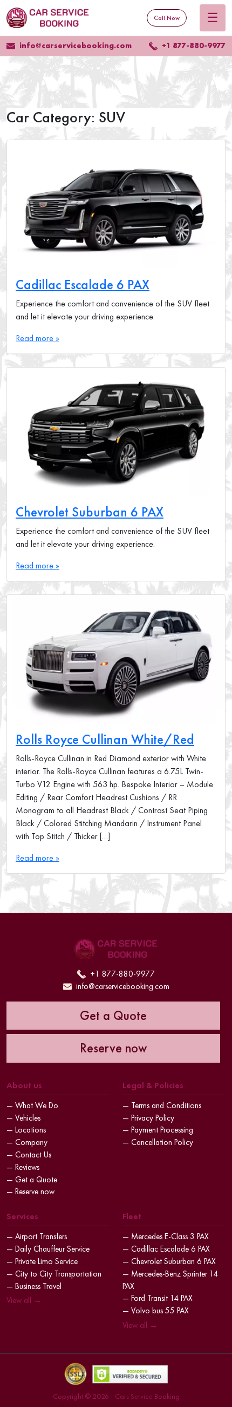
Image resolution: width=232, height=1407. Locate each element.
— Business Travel (34, 1286)
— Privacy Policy (148, 1117)
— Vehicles (23, 1117)
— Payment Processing (157, 1129)
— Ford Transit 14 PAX (157, 1298)
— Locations (26, 1129)
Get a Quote (113, 1015)
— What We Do (32, 1105)
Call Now (167, 18)
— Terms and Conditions (161, 1105)
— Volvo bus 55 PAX (155, 1310)
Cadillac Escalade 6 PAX (82, 284)
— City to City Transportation (53, 1273)
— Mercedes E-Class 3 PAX (165, 1236)
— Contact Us (28, 1154)
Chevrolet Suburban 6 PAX (89, 512)
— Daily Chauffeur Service (48, 1249)
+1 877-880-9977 (194, 45)
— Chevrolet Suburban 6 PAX (169, 1261)
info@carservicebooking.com (75, 45)
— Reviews (22, 1167)
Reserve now (113, 1047)
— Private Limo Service (42, 1261)
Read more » (37, 338)
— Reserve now (30, 1191)
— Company (26, 1142)
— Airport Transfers (36, 1236)
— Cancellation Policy (157, 1142)
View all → (24, 1300)
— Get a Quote (31, 1179)
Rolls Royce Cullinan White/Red (105, 739)
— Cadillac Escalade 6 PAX (166, 1249)
